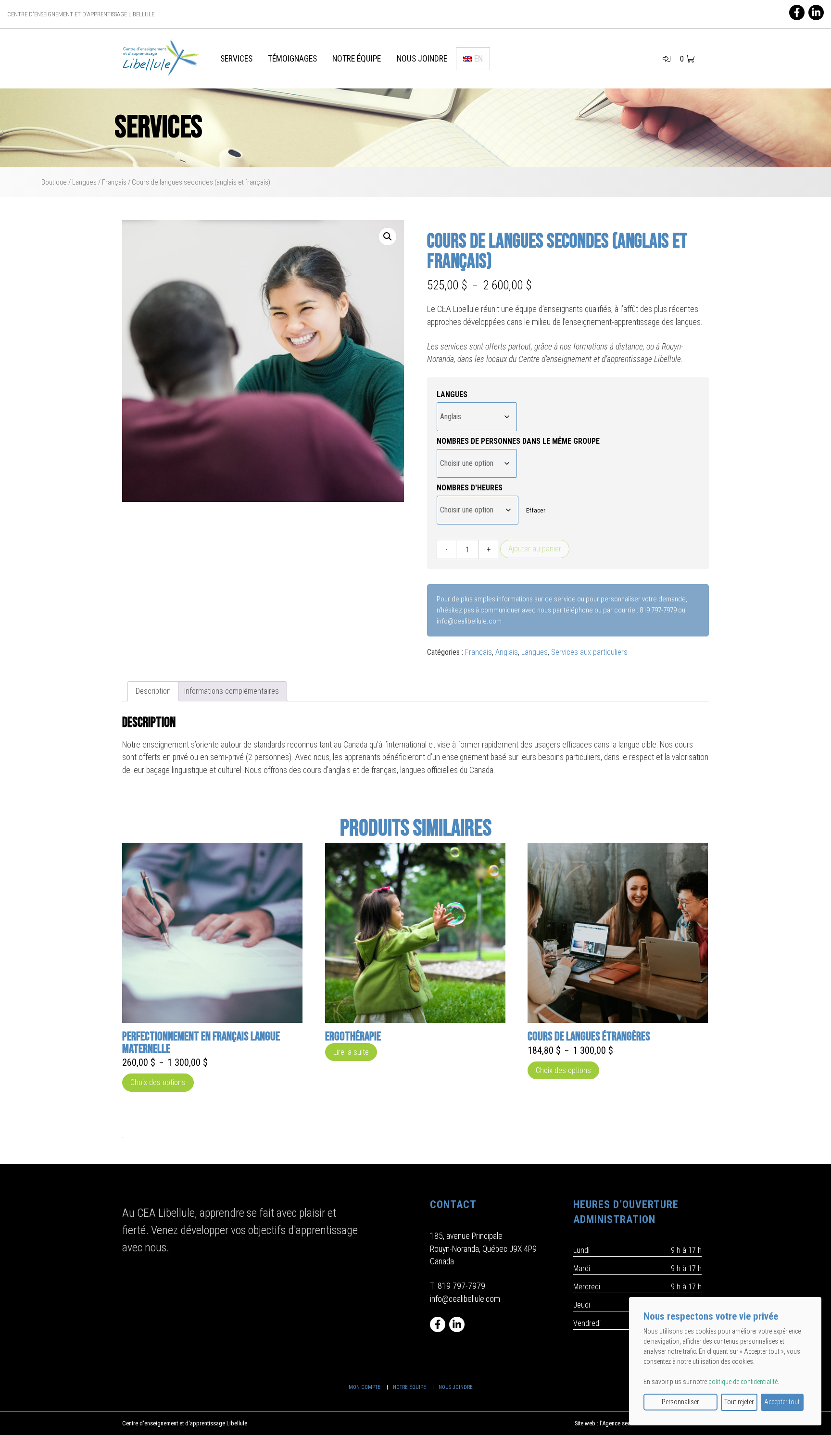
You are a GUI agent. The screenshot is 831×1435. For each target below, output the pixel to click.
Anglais (506, 652)
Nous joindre (422, 58)
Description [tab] (153, 691)
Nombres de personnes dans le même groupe (518, 441)
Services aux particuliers (589, 652)
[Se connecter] (666, 58)
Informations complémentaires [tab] (231, 691)
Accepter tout (782, 1402)
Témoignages (292, 58)
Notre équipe (356, 58)
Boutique (54, 182)
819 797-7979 (461, 1286)
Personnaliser (680, 1402)
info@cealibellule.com (465, 1299)
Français (114, 182)
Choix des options (158, 1082)
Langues (84, 182)
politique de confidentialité (743, 1381)
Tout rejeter (739, 1402)
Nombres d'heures (470, 487)
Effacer (535, 510)
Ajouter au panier (534, 548)
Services (236, 58)
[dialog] (725, 1361)
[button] (387, 236)
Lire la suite (351, 1052)
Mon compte (364, 1387)
